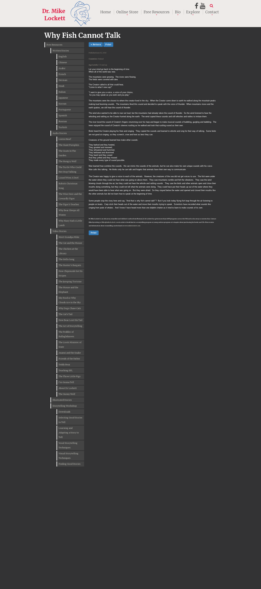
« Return (96, 44)
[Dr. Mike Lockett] (67, 3)
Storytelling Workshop (65, 406)
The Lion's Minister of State (70, 344)
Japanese (63, 97)
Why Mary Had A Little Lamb (70, 223)
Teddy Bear (64, 364)
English (63, 56)
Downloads (64, 411)
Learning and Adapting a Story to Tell (69, 433)
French (62, 74)
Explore (193, 12)
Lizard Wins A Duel (69, 177)
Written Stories (61, 50)
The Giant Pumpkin (69, 145)
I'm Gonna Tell (66, 382)
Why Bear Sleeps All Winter (69, 212)
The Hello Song (66, 259)
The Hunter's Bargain (70, 265)
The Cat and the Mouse (70, 243)
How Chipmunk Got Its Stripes (70, 273)
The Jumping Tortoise (70, 281)
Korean (62, 103)
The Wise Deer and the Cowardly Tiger (70, 196)
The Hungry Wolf (67, 161)
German (63, 80)
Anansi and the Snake (70, 352)
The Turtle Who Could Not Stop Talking (70, 169)
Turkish (63, 127)
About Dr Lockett (68, 388)
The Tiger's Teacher (69, 204)
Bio (178, 12)
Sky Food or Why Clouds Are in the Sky (70, 300)
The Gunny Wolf (67, 394)
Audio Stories (60, 133)
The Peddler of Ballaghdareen (66, 334)
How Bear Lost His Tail (70, 320)
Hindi (61, 86)
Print (108, 44)
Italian (62, 92)
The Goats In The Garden (67, 153)
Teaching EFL (66, 370)
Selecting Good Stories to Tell (70, 420)
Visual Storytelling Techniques (68, 455)
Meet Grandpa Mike (69, 237)
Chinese (63, 62)
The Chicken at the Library (68, 251)
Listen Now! (65, 139)
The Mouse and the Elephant (68, 289)
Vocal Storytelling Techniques (68, 445)
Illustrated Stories (62, 400)
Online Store (127, 12)
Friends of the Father (69, 358)
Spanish (63, 115)
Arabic (62, 68)
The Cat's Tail (65, 314)
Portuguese (65, 109)
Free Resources (156, 12)
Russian (63, 121)
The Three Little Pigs (70, 376)
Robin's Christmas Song (68, 185)
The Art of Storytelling (70, 326)
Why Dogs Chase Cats (70, 308)
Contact (212, 12)
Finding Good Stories (70, 464)
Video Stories (59, 231)
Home (105, 12)
